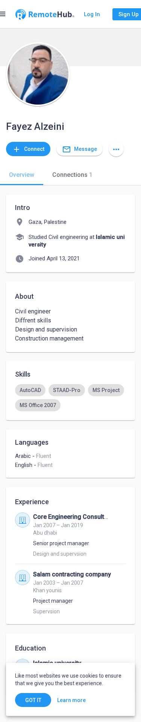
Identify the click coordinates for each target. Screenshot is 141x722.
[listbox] (70, 398)
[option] (30, 390)
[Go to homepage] (44, 14)
